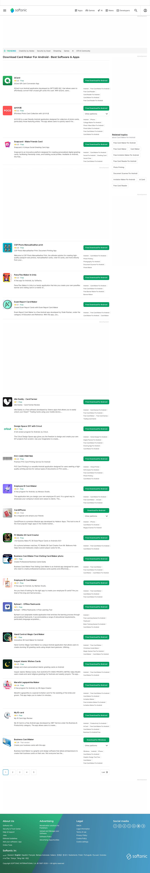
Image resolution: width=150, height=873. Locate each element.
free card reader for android (93, 100)
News (111, 10)
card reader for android (91, 94)
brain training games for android (94, 624)
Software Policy (46, 837)
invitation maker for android (92, 705)
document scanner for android (93, 264)
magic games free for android (93, 651)
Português (88, 855)
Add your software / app (12, 842)
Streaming (57, 51)
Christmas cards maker (91, 648)
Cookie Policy (81, 838)
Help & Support (9, 832)
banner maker (88, 294)
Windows (86, 751)
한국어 (65, 855)
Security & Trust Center (12, 829)
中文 (27, 858)
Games (92, 10)
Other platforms (91, 114)
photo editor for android (91, 128)
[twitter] (129, 826)
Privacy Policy (81, 835)
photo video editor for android (93, 125)
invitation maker (88, 699)
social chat (87, 158)
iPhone (92, 119)
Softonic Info (8, 825)
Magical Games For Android (92, 528)
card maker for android (91, 97)
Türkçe (13, 858)
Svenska (103, 855)
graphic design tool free (91, 757)
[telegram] (143, 826)
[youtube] (138, 826)
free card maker (88, 416)
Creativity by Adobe (26, 51)
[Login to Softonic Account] (145, 10)
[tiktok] (124, 826)
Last (103, 772)
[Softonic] (18, 10)
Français (32, 855)
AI (102, 10)
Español (25, 855)
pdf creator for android (91, 470)
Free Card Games (102, 416)
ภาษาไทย (6, 858)
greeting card (101, 155)
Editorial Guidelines (10, 838)
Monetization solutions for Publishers (49, 826)
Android (85, 89)
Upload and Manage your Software (49, 832)
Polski (80, 855)
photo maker (87, 267)
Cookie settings (82, 842)
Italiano (53, 855)
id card (98, 500)
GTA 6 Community (83, 51)
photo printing (88, 259)
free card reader (89, 91)
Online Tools (7, 845)
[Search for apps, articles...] (136, 10)
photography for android (91, 261)
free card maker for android (99, 89)
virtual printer (94, 467)
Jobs (5, 835)
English (18, 855)
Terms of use (81, 832)
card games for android (98, 410)
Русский (96, 855)
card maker (105, 315)
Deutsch (11, 855)
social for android (89, 155)
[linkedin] (134, 826)
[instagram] (120, 826)
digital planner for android (92, 440)
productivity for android (98, 723)
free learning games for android (94, 618)
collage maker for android (92, 122)
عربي (5, 855)
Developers (125, 10)
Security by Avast (44, 51)
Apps (80, 10)
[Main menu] (4, 10)
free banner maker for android (93, 291)
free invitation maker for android (94, 702)
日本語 (59, 855)
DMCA (78, 825)
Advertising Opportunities (49, 840)
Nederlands (73, 855)
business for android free (91, 732)
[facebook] (115, 826)
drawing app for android (91, 446)
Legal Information (83, 829)
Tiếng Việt (20, 858)
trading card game (89, 419)
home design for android (98, 437)
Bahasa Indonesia (42, 855)
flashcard (86, 621)
